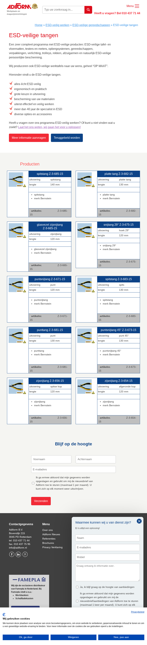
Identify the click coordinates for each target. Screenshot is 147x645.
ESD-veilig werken (57, 25)
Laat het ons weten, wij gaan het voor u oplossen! (49, 127)
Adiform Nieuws (51, 534)
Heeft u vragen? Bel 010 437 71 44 (117, 13)
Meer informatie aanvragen (29, 137)
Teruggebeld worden (67, 137)
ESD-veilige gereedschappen (91, 25)
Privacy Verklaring (52, 547)
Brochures (48, 543)
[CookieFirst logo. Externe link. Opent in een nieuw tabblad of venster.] (4, 614)
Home (38, 25)
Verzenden (41, 501)
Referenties (48, 538)
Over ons (47, 530)
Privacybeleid (137, 612)
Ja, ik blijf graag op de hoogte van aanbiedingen (107, 587)
